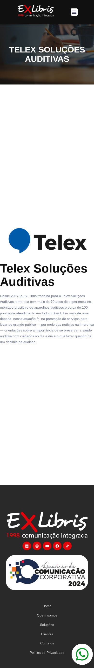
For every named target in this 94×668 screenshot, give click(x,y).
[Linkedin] (26, 546)
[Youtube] (47, 546)
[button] (74, 12)
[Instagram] (37, 546)
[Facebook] (57, 546)
